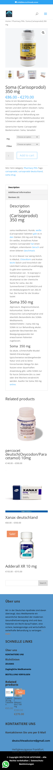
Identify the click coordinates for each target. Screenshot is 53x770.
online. (13, 384)
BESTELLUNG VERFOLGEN (17, 674)
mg (8, 138)
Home (8, 21)
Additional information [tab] (19, 192)
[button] (43, 32)
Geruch (35, 247)
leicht (12, 262)
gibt (35, 233)
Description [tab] (14, 187)
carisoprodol (11, 171)
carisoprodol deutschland (30, 171)
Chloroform (25, 259)
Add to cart (27, 155)
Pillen (9, 146)
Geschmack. (29, 250)
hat (32, 243)
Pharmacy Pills (18, 21)
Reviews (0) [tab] (13, 197)
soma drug (10, 174)
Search (43, 583)
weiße (38, 230)
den (11, 237)
